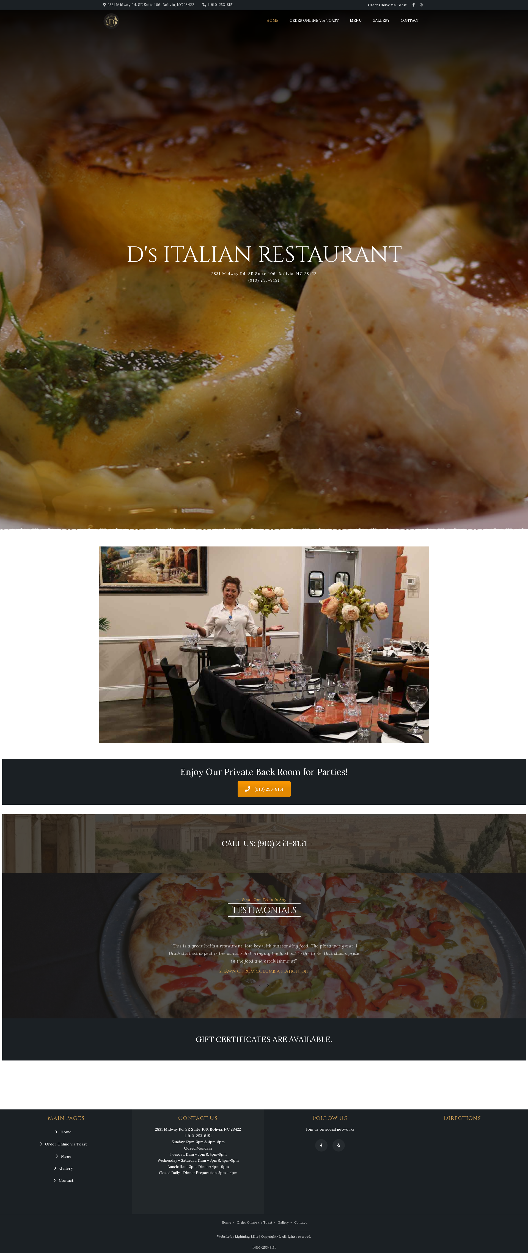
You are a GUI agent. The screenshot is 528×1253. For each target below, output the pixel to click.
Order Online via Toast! (388, 5)
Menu (356, 20)
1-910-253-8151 (221, 4)
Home (272, 20)
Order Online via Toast (314, 20)
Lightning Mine (246, 1236)
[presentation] (260, 985)
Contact (410, 20)
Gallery (381, 20)
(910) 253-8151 (269, 789)
